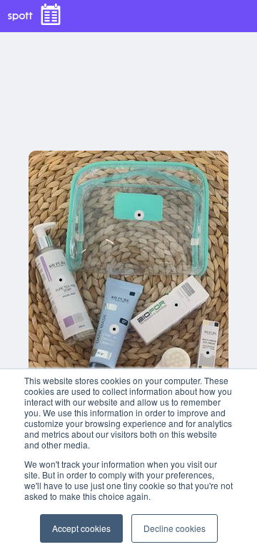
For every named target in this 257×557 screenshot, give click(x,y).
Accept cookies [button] (81, 528)
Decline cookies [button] (174, 528)
